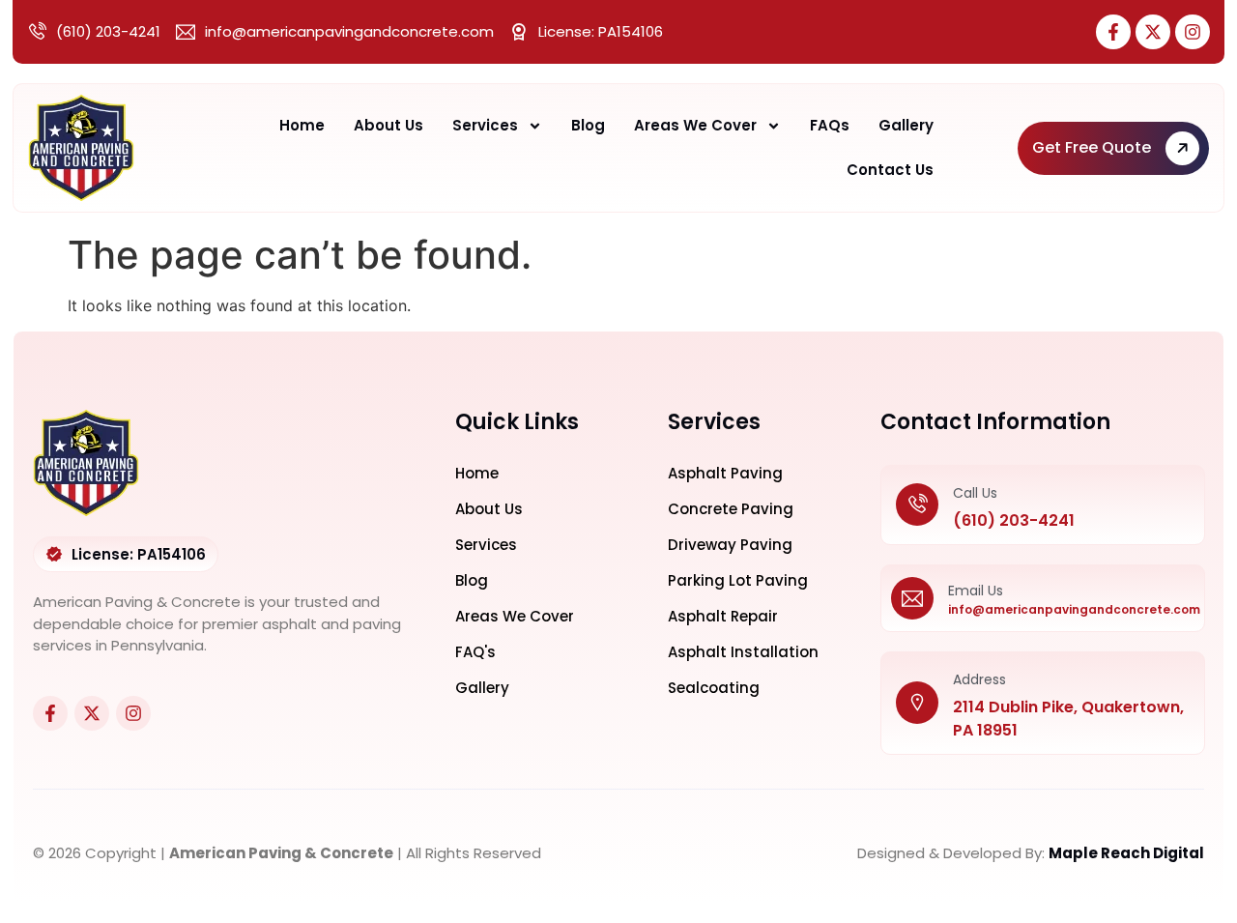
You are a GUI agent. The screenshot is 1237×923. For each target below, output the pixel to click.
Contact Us (890, 169)
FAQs (829, 125)
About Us (388, 125)
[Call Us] (917, 505)
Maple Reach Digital (1126, 853)
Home (302, 125)
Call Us (975, 493)
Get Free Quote (1091, 147)
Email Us (975, 590)
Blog (588, 125)
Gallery (906, 125)
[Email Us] (912, 598)
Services (485, 125)
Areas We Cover (695, 125)
